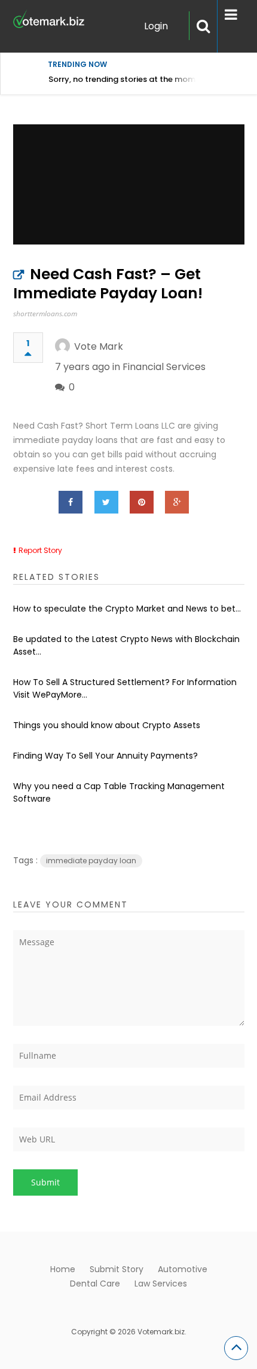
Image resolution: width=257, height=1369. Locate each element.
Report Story (40, 550)
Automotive (182, 1269)
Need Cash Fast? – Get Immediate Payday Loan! (108, 284)
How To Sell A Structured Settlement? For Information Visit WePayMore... (125, 688)
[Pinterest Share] (142, 502)
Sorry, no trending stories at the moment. (129, 79)
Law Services (160, 1283)
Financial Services (164, 367)
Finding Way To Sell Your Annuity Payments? (105, 756)
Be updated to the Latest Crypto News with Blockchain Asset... (126, 645)
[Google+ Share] (177, 502)
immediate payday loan (91, 860)
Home (62, 1269)
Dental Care (95, 1283)
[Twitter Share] (106, 502)
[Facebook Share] (70, 502)
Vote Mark (98, 346)
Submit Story (116, 1269)
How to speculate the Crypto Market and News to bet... (127, 609)
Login (156, 26)
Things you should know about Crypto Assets (106, 725)
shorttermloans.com (45, 313)
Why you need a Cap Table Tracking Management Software (119, 792)
